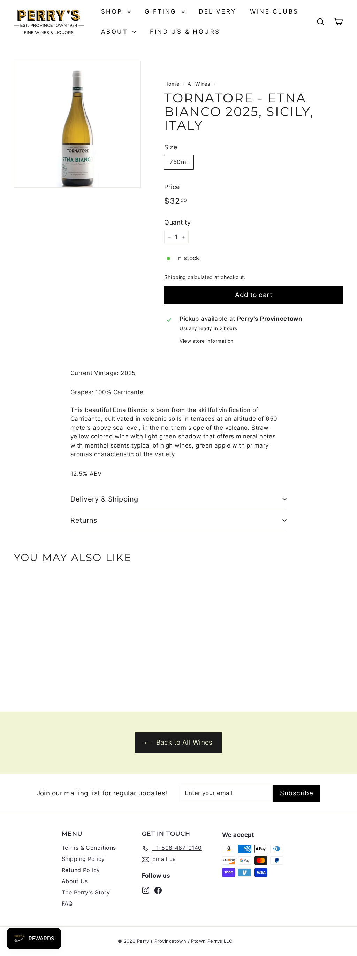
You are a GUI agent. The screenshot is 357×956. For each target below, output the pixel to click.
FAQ (67, 903)
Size (170, 147)
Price (172, 187)
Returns (83, 520)
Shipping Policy (83, 858)
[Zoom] (77, 124)
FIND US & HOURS (185, 31)
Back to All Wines (184, 742)
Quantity (177, 222)
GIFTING (162, 11)
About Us (75, 881)
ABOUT (116, 31)
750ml (178, 161)
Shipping (175, 277)
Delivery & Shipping (104, 499)
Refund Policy (81, 869)
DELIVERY (217, 11)
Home (171, 84)
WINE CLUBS (274, 11)
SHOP (113, 11)
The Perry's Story (86, 892)
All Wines (199, 84)
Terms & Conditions (89, 847)
